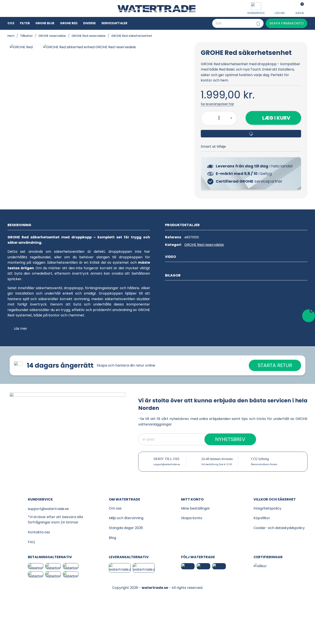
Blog (112, 537)
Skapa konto (191, 518)
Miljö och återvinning (126, 518)
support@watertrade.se (166, 464)
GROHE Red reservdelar (204, 244)
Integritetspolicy (267, 508)
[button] (286, 23)
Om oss (115, 508)
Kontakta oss (39, 532)
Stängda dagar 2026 (126, 527)
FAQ (31, 542)
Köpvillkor (262, 518)
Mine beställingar (195, 508)
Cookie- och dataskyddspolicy (279, 527)
